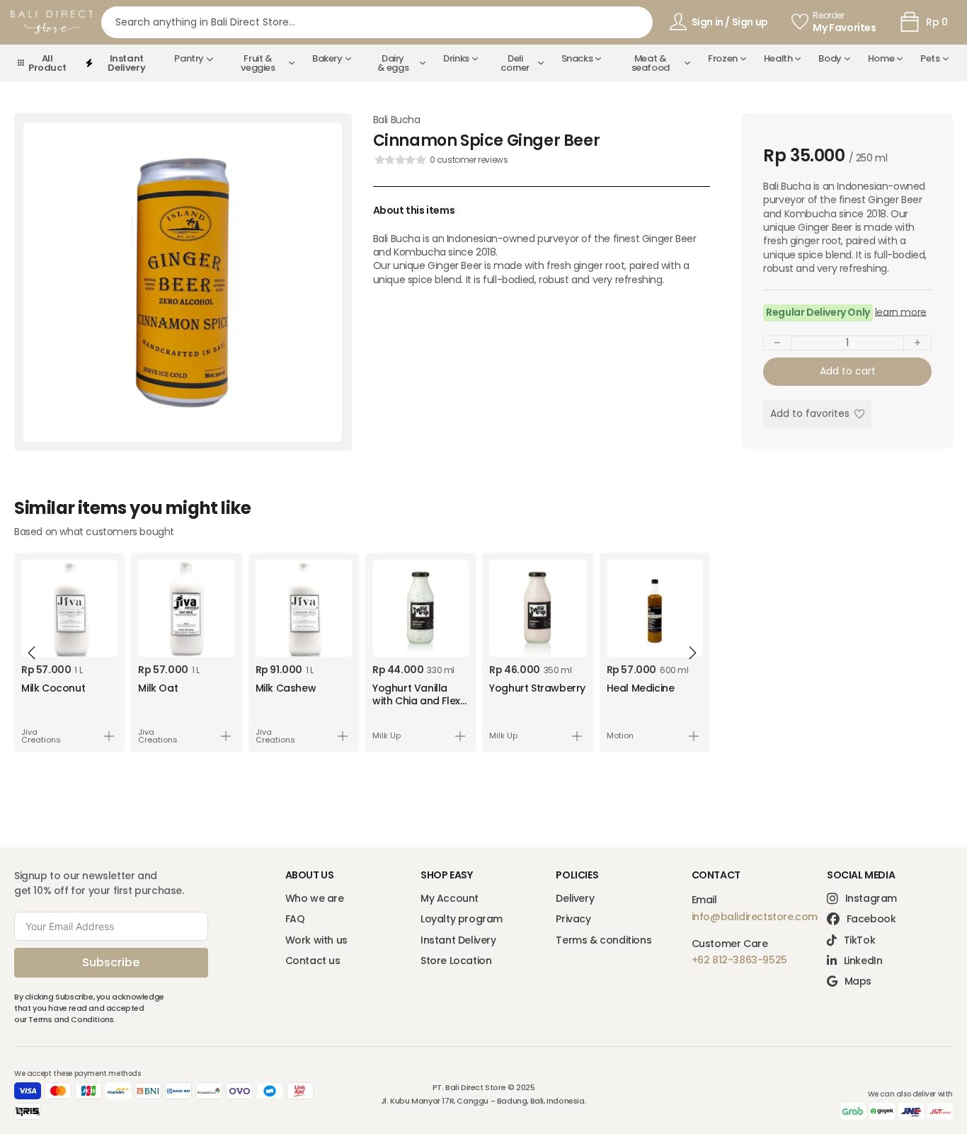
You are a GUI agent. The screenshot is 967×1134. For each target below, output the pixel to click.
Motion (620, 736)
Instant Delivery (458, 940)
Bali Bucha (396, 120)
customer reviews (469, 160)
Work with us (316, 940)
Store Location (455, 961)
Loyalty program (461, 919)
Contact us (313, 961)
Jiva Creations (41, 736)
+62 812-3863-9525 (739, 960)
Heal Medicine (641, 688)
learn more (901, 312)
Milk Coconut (53, 688)
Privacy (573, 919)
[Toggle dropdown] (209, 58)
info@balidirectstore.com (755, 917)
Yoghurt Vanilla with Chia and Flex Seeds (416, 701)
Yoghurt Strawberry (537, 688)
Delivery (575, 898)
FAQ (295, 919)
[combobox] (377, 22)
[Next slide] (692, 652)
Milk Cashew (286, 688)
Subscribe (110, 962)
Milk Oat (158, 688)
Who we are (314, 898)
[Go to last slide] (32, 652)
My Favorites (844, 28)
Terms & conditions (603, 940)
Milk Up (386, 736)
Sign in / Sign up (730, 22)
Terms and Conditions (70, 1019)
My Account (449, 898)
